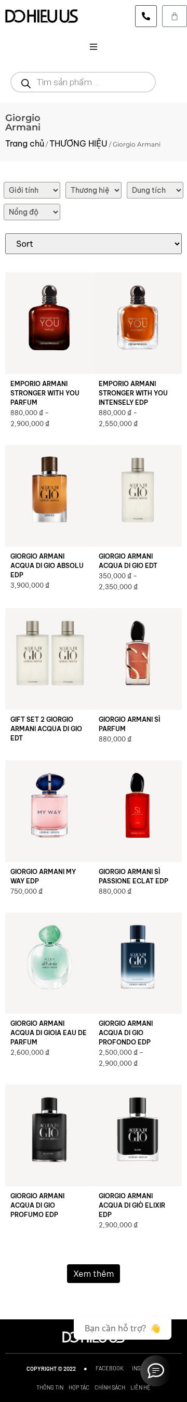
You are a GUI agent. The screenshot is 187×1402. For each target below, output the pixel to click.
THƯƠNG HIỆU (78, 143)
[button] (93, 46)
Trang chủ (24, 143)
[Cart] (174, 16)
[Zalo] (155, 1370)
